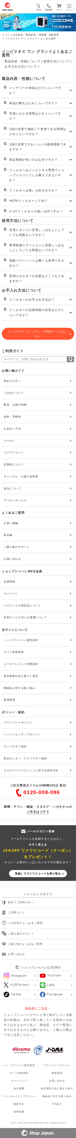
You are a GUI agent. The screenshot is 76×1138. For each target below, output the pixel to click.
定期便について (14, 464)
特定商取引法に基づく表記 (21, 676)
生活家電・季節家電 (24, 35)
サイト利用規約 (14, 652)
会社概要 (19, 1088)
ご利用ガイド (16, 912)
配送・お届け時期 (15, 404)
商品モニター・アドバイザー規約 (25, 758)
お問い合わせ (12, 558)
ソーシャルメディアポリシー (22, 734)
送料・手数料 (12, 416)
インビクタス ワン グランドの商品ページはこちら (37, 333)
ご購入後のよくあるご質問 (25, 944)
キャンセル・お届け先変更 (21, 476)
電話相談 (48, 10)
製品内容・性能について (22, 61)
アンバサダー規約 (15, 746)
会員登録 (9, 581)
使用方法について (56, 61)
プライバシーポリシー (18, 722)
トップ (5, 35)
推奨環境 (9, 699)
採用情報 (19, 1112)
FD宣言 (56, 1104)
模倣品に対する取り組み (19, 687)
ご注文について (14, 392)
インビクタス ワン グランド (21, 38)
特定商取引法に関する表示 (57, 1088)
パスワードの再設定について (22, 605)
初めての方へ (12, 380)
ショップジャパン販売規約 (21, 640)
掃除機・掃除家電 (49, 35)
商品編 (8, 534)
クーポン (9, 440)
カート (59, 10)
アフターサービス (15, 500)
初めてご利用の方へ (21, 902)
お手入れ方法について (21, 66)
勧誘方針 (19, 1104)
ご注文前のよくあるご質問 (25, 922)
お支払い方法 (12, 428)
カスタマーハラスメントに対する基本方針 (31, 770)
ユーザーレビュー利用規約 (21, 664)
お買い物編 (11, 523)
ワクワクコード (14, 452)
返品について (12, 488)
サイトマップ (19, 1080)
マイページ (11, 593)
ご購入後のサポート (17, 546)
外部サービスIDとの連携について (25, 617)
